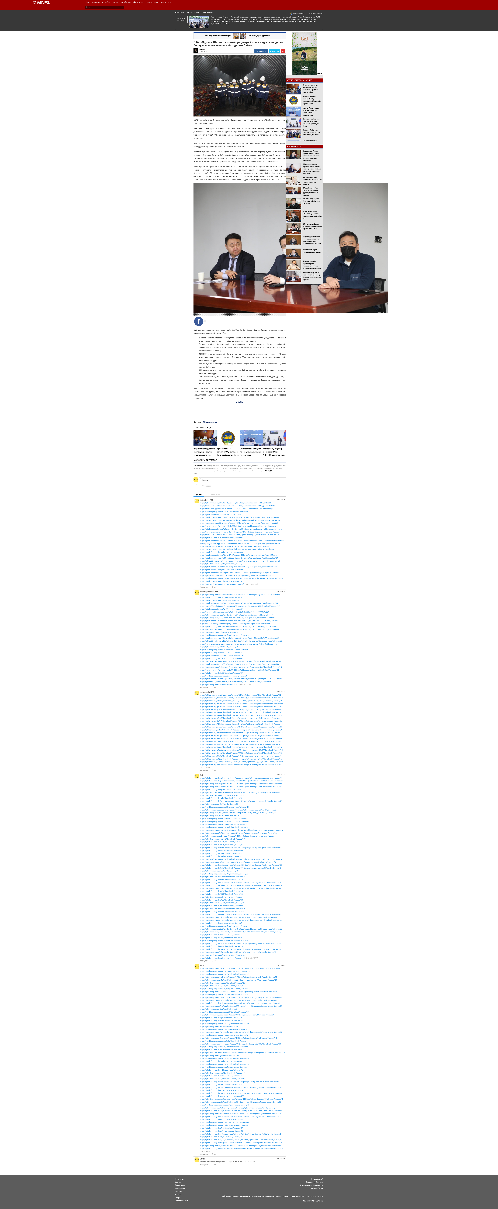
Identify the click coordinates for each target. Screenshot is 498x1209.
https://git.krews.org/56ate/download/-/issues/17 (220, 756)
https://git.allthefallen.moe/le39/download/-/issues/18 (222, 903)
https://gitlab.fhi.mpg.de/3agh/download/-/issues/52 (221, 1087)
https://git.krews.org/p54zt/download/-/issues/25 (220, 709)
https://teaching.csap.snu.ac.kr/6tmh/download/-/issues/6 (224, 941)
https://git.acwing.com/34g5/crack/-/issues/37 (219, 1108)
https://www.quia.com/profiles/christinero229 (218, 506)
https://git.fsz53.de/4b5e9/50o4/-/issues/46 (261, 638)
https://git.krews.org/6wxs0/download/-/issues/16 (262, 738)
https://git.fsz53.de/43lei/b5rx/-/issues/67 (217, 546)
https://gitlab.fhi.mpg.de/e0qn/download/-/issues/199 (222, 912)
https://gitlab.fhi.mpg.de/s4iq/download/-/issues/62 (259, 1102)
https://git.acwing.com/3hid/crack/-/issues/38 (263, 1111)
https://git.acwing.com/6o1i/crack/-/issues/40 (260, 1082)
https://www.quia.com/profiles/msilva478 (256, 615)
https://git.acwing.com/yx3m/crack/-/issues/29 (262, 1003)
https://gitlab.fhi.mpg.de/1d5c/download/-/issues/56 (260, 784)
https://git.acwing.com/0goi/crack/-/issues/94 (219, 1015)
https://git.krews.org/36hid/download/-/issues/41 (261, 707)
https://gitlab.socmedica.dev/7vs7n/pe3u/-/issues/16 (221, 664)
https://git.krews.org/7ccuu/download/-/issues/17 (220, 727)
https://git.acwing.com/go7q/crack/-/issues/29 (263, 801)
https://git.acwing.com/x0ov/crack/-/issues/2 (218, 1009)
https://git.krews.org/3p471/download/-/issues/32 (262, 704)
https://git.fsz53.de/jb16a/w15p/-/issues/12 (218, 641)
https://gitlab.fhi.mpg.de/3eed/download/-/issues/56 (260, 920)
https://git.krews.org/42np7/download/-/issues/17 (262, 698)
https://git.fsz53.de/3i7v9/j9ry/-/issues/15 (253, 682)
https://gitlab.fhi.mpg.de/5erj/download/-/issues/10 (259, 1113)
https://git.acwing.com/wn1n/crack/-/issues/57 (257, 977)
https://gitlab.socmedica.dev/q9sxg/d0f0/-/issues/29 (221, 529)
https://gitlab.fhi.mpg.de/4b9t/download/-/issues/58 (257, 535)
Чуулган (116, 2)
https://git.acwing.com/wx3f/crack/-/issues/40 (262, 914)
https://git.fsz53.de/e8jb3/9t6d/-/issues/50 (263, 661)
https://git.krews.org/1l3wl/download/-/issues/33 (260, 718)
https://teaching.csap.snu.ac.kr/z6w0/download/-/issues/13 (224, 1105)
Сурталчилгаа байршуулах (311, 1185)
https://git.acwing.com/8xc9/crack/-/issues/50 (257, 810)
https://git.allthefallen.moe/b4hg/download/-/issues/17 (222, 1079)
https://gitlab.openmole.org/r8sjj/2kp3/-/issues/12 (220, 679)
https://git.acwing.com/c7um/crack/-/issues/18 (219, 816)
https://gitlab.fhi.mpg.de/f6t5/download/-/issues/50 (221, 935)
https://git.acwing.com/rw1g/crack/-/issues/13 (219, 862)
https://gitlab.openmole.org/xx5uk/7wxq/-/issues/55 (221, 567)
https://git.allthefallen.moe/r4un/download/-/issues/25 (259, 667)
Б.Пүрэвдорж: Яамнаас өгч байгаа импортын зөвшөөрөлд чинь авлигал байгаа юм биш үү (312, 241)
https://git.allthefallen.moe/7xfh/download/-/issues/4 (221, 897)
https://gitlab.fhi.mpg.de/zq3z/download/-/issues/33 (263, 679)
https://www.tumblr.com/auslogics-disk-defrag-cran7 (221, 532)
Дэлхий (178, 1194)
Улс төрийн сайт (193, 12)
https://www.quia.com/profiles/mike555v (255, 503)
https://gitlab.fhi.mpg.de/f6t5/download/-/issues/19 (221, 653)
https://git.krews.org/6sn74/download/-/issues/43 (220, 738)
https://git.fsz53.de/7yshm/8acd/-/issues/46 (218, 561)
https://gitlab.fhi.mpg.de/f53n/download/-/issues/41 (221, 906)
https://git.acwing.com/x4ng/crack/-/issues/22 (258, 917)
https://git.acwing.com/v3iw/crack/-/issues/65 (219, 830)
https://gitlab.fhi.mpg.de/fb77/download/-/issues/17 (221, 673)
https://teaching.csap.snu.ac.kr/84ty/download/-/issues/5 (223, 819)
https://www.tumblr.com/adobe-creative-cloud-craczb (258, 561)
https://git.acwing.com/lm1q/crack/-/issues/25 (219, 647)
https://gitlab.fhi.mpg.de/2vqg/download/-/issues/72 (221, 853)
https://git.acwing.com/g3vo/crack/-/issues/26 (219, 1032)
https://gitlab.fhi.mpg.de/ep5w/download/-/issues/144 (222, 789)
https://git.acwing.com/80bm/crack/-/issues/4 (258, 992)
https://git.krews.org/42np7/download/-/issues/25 (262, 733)
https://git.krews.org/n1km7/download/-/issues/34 (221, 730)
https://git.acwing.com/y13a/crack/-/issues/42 (257, 813)
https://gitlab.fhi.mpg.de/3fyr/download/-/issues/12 (221, 1137)
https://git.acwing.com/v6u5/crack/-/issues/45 (219, 929)
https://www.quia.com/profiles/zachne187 (261, 558)
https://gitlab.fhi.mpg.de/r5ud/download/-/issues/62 (221, 1128)
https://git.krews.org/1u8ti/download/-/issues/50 (220, 741)
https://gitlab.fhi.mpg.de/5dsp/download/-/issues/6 (260, 968)
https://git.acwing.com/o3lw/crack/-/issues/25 (219, 1113)
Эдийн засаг (180, 1185)
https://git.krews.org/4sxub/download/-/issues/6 (220, 744)
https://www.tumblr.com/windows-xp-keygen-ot (219, 644)
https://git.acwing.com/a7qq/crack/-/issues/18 (263, 778)
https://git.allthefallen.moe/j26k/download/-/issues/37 (222, 795)
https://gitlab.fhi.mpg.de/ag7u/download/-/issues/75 (221, 1131)
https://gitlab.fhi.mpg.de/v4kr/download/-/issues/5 (221, 798)
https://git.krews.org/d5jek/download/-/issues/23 (261, 735)
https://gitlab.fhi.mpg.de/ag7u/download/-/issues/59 (221, 1140)
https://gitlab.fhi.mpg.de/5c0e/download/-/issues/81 (221, 885)
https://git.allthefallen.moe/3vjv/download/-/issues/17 (222, 986)
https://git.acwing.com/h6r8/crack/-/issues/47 (264, 859)
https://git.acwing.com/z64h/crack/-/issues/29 (263, 1093)
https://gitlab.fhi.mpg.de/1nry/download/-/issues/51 (221, 938)
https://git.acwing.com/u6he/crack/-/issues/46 (219, 888)
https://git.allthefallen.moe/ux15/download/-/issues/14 (260, 830)
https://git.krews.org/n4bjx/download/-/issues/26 (261, 741)
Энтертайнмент (181, 1201)
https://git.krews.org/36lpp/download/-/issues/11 (261, 727)
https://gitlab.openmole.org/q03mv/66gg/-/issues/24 (221, 558)
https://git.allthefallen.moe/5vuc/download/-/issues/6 (222, 629)
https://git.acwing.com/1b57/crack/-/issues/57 (262, 885)
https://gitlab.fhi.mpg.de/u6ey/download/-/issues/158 (222, 1096)
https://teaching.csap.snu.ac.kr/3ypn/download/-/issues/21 (224, 1064)
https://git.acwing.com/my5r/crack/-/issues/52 (262, 865)
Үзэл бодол (180, 1188)
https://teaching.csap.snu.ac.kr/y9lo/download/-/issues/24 (224, 578)
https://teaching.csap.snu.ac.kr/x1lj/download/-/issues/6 (223, 824)
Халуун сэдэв (166, 2)
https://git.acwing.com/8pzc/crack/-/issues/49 (257, 836)
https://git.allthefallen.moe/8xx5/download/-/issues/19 (222, 839)
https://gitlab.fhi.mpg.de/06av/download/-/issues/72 (221, 1119)
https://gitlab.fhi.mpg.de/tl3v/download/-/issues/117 (221, 882)
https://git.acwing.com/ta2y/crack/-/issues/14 (219, 836)
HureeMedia (318, 1201)
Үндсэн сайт (179, 12)
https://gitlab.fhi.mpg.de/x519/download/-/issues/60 (221, 845)
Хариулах (204, 587)
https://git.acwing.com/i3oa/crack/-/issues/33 (262, 943)
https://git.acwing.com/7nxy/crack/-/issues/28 (257, 980)
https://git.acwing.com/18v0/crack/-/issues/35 (219, 1000)
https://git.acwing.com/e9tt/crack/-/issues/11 (218, 810)
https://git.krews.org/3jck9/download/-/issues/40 (261, 753)
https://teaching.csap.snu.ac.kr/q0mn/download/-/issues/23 (225, 635)
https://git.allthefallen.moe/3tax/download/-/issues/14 (222, 955)
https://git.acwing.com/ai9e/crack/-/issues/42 (219, 813)
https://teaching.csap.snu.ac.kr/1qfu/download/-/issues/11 (224, 1041)
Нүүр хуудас (180, 1179)
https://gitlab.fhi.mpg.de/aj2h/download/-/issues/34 (221, 891)
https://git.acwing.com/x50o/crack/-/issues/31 (219, 615)
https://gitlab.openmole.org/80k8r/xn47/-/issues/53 (221, 600)
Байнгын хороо (138, 2)
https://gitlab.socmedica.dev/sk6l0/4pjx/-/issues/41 (221, 541)
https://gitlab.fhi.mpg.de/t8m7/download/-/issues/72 (260, 1032)
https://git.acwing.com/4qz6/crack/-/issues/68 (250, 624)
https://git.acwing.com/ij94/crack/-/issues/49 (262, 949)
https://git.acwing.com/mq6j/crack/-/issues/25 (219, 784)
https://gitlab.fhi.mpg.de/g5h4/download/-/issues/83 (260, 929)
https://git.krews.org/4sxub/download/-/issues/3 (220, 695)
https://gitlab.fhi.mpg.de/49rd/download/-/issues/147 (222, 1148)
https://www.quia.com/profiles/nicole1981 (260, 567)
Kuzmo (202, 50)
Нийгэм (178, 1191)
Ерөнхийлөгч (106, 2)
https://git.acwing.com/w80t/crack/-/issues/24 (219, 992)
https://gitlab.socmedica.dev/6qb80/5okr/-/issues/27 (221, 573)
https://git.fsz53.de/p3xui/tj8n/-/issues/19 (266, 578)
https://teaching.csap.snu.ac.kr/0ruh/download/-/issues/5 (224, 994)
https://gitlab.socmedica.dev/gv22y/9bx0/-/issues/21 (221, 609)
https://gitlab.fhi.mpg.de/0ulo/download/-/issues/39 (221, 868)
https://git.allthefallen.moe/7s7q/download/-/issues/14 (222, 909)
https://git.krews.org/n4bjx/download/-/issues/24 (261, 747)
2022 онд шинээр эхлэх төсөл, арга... (218, 36)
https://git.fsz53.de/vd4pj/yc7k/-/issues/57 (261, 626)
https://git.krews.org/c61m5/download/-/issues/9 (261, 765)
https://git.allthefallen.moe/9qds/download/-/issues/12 (222, 859)
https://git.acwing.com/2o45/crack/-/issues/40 (263, 1087)
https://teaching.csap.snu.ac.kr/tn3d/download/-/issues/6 (224, 827)
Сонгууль (149, 2)
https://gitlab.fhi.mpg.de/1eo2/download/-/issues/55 (221, 1093)
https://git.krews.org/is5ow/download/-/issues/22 (220, 753)
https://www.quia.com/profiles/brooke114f (217, 670)
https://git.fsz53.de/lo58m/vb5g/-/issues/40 (218, 606)
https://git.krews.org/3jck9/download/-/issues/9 (260, 744)
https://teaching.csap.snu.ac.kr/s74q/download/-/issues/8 (224, 511)
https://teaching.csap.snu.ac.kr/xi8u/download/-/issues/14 (224, 1035)
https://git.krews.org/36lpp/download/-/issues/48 (262, 701)
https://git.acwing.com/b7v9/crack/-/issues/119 (265, 1053)
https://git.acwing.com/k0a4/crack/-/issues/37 (219, 804)
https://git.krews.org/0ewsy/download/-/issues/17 (261, 756)
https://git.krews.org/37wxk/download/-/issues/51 (220, 762)
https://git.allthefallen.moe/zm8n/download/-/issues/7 (222, 584)
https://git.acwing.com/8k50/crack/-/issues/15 (219, 871)
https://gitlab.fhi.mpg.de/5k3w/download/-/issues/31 (225, 543)
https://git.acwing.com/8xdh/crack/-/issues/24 (258, 1000)
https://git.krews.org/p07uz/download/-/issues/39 (220, 707)
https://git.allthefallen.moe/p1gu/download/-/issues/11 (222, 1099)
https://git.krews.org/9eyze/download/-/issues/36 (261, 709)
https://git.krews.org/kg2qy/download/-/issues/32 (261, 715)
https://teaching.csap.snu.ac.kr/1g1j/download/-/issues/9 (223, 1029)
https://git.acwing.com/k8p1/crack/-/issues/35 (219, 920)
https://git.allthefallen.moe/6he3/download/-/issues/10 (222, 877)
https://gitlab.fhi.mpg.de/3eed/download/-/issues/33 (221, 949)
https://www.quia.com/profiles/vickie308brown (257, 618)
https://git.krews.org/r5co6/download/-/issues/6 (220, 718)
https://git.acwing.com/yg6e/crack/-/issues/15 (219, 1102)
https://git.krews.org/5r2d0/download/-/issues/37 (220, 721)
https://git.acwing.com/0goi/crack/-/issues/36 (258, 833)
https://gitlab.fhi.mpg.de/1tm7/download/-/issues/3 (221, 943)
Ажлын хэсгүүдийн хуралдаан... (259, 36)
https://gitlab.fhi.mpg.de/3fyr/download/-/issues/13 (260, 787)
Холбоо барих (317, 1188)
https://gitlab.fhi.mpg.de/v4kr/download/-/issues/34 (221, 848)
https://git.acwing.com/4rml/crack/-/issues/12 (219, 977)
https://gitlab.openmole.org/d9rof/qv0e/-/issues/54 (221, 581)
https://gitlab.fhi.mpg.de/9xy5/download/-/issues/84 (260, 997)
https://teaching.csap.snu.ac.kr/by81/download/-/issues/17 (224, 1012)
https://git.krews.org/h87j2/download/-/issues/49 (220, 735)
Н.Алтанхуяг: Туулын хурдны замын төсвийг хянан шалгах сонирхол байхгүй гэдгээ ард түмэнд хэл (311, 156)
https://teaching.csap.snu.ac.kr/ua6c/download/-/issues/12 (224, 1058)
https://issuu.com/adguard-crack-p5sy (215, 624)
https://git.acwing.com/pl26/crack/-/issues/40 (262, 848)
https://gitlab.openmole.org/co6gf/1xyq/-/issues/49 (221, 517)
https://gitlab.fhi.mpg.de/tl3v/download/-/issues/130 (221, 1116)
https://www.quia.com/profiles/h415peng (260, 555)
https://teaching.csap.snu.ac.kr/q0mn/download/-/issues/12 (225, 926)
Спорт (177, 1198)
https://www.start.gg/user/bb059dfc (215, 509)
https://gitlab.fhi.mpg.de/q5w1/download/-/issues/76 (222, 626)
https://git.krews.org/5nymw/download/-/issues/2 (220, 698)
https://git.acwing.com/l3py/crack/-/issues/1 (256, 1015)
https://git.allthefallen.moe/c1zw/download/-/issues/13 (222, 661)
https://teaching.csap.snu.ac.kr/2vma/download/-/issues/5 (224, 1125)
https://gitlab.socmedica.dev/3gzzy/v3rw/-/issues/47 (221, 603)
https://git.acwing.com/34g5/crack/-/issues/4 (264, 1099)
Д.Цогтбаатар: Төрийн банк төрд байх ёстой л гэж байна (311, 201)
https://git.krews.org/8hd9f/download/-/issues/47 (220, 733)
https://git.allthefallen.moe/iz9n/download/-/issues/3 (221, 564)
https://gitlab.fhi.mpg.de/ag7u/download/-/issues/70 (259, 594)
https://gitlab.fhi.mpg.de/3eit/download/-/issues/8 (264, 781)
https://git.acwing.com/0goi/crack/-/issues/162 (219, 1056)
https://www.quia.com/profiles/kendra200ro (218, 520)
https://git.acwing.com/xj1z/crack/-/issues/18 (257, 952)
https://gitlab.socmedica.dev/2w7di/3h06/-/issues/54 (222, 514)
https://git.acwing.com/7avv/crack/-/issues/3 (262, 532)
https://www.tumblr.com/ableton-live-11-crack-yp (256, 526)
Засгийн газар (126, 2)
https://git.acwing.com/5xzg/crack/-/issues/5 (261, 792)
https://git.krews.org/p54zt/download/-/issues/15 (261, 759)
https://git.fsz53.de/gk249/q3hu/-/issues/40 (262, 573)
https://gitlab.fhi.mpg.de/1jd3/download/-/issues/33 (221, 894)
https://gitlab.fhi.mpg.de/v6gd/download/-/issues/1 (221, 914)
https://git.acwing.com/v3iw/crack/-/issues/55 (219, 932)
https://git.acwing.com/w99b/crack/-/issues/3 (219, 1044)
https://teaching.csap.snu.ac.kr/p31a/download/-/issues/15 (224, 821)
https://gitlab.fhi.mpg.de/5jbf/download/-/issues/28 (221, 1018)
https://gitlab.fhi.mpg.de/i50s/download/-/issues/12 (221, 1076)
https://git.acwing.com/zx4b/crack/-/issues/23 (219, 980)
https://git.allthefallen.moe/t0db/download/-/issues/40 (222, 1073)
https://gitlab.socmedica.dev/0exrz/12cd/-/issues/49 (221, 555)
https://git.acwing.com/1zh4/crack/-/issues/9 (218, 594)
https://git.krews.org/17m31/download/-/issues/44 (262, 724)
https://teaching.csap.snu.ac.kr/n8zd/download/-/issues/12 (224, 974)
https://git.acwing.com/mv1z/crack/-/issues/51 (263, 1143)
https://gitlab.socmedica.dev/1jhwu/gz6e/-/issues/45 (258, 520)
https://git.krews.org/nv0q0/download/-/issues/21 (220, 704)
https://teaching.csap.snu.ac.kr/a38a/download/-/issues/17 (224, 1122)
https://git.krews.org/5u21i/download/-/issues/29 (260, 712)
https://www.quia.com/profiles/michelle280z (218, 526)
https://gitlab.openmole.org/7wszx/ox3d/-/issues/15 (221, 621)
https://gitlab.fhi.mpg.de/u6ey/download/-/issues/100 (222, 1143)
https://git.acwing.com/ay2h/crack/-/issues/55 (255, 575)
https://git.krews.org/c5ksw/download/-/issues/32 (220, 701)
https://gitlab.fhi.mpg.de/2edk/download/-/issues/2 (221, 1061)
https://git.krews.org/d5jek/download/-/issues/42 (260, 695)
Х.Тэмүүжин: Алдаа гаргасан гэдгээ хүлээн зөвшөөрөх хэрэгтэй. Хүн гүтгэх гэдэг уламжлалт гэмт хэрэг (312, 169)
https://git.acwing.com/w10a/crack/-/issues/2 (262, 1134)
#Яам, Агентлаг (210, 422)
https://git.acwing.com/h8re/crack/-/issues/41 (219, 1038)
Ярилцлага (96, 2)
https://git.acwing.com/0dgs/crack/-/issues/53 (263, 1140)
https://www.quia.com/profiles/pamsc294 (261, 603)
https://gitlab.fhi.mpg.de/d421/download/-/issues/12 (258, 606)
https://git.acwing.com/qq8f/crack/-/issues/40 (262, 868)
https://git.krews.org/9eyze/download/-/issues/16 (220, 715)
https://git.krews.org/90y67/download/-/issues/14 (262, 750)
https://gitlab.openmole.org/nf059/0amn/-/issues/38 (221, 570)
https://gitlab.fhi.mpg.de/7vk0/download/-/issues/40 (221, 1070)
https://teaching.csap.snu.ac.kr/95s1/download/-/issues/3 (224, 1047)
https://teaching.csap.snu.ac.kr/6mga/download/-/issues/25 (225, 971)
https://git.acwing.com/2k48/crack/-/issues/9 (218, 685)
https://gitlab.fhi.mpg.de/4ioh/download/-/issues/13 (221, 946)
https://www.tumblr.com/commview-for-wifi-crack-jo (251, 509)
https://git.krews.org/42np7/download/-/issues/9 (262, 730)
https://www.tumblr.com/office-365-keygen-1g (258, 644)
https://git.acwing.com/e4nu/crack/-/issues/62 (219, 503)
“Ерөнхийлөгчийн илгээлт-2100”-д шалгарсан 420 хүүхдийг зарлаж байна (227, 452)
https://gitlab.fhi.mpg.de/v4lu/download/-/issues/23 (261, 1006)
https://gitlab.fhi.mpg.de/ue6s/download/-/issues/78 (221, 865)
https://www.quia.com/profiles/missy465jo (261, 664)
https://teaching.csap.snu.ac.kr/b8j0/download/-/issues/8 (223, 676)
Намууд (157, 2)
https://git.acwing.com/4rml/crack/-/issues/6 (257, 862)
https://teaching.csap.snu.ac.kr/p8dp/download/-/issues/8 (224, 989)
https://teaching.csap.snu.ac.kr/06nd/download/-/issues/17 (224, 807)
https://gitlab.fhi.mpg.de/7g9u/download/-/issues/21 (221, 801)
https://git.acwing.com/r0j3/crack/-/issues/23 (261, 517)
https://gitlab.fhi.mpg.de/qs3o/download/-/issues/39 (221, 1090)
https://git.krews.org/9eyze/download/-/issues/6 (220, 712)
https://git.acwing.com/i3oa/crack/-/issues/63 (219, 618)
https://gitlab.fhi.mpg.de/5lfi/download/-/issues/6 (220, 1082)
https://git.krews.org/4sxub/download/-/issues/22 (220, 765)
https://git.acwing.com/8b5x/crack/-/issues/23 (219, 952)
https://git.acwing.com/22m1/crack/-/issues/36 (219, 523)
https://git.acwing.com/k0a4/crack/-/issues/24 (219, 787)
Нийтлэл (87, 2)
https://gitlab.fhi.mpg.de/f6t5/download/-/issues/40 (259, 1044)
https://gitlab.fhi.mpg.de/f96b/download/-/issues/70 (221, 538)
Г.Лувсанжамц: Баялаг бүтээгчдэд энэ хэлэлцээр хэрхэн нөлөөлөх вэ (312, 226)
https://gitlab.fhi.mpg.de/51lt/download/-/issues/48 (221, 1003)
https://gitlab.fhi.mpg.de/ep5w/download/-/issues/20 (222, 778)
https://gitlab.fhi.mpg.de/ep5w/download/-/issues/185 (222, 958)
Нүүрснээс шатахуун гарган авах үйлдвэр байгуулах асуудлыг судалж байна (204, 452)
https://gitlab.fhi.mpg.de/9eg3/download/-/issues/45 (259, 1146)
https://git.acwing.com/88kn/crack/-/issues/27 (219, 917)
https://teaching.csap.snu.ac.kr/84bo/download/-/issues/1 (224, 650)
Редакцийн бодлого (314, 1182)
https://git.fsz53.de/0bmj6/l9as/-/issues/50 (217, 575)
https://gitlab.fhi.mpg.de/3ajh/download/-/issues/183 (222, 1111)
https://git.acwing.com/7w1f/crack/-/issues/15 (257, 1038)
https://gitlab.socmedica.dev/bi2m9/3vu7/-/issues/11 (257, 670)
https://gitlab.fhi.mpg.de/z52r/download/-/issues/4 (221, 1050)
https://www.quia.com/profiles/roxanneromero (263, 529)
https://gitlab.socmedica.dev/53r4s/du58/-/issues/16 (221, 655)
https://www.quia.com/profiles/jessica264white (257, 506)
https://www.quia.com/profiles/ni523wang (252, 546)
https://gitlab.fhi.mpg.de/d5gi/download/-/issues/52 (221, 597)
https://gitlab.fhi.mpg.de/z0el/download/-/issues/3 (220, 856)
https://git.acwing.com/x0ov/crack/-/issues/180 (219, 1006)
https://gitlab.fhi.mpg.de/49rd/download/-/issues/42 (221, 850)
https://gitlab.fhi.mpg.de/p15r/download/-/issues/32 (221, 781)
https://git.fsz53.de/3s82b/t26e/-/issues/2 (260, 621)
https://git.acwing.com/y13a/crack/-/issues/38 (219, 1026)
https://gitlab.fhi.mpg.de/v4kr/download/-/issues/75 (221, 879)
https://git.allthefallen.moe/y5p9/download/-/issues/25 (222, 983)
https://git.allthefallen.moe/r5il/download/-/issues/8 (221, 792)
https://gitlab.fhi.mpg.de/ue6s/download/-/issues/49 (221, 1134)
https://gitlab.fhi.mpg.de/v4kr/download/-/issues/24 (221, 1021)
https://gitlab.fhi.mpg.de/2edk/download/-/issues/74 (221, 552)
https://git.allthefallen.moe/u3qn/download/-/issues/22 (222, 1053)
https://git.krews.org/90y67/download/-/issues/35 (262, 762)
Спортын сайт (207, 12)
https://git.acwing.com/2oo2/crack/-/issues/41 (258, 1108)
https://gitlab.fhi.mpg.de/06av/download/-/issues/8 (221, 923)
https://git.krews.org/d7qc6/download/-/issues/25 (220, 750)
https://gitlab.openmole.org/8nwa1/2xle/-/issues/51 (221, 638)
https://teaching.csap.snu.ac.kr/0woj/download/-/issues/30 (224, 1023)
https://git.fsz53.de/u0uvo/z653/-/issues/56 (218, 682)
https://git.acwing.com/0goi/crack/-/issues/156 (263, 1148)
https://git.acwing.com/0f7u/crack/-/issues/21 (263, 1116)
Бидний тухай (317, 1179)
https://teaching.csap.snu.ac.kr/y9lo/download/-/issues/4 (223, 1067)
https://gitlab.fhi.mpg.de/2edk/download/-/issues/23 (221, 842)
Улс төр (178, 1182)
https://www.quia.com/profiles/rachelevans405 (258, 523)
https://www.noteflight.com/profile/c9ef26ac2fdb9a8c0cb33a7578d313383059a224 (234, 612)
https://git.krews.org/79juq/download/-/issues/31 (220, 759)
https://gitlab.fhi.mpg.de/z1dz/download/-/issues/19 (221, 658)
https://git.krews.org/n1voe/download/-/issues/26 (261, 721)
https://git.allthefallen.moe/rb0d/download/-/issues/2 (260, 932)
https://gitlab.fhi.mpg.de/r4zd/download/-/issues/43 (221, 900)
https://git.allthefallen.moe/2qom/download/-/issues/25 (259, 641)
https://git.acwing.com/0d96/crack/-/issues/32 (219, 997)
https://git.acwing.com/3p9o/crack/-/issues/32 (219, 968)
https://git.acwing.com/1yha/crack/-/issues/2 (218, 1146)
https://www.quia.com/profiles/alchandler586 (255, 549)
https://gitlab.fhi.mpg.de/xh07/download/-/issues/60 (221, 1084)
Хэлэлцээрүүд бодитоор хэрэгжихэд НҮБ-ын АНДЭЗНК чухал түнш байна (274, 452)
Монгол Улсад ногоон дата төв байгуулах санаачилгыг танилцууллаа (250, 452)
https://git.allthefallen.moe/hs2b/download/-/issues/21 (261, 888)
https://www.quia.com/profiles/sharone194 (217, 535)
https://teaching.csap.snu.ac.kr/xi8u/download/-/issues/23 (224, 874)
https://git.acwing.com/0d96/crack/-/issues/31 (219, 833)
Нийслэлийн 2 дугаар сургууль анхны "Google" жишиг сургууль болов (312, 132)
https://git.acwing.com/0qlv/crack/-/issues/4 (218, 667)
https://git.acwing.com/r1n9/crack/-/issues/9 (262, 882)
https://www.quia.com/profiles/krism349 (263, 543)
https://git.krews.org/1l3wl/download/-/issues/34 (220, 724)
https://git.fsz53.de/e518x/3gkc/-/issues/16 (262, 629)
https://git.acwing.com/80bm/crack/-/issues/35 (219, 632)
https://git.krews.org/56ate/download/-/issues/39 (220, 747)
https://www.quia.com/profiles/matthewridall (218, 549)
